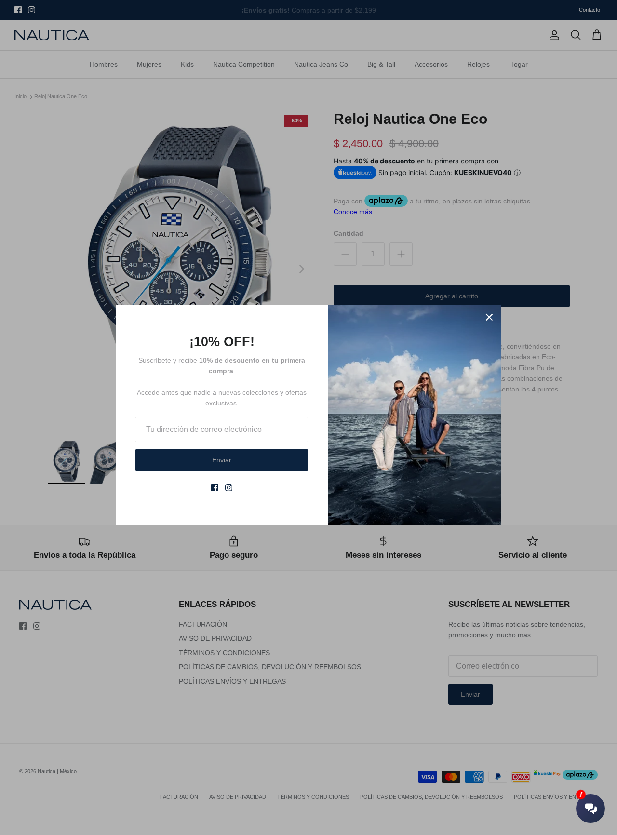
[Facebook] (214, 487)
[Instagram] (228, 487)
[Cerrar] (489, 317)
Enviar (221, 460)
